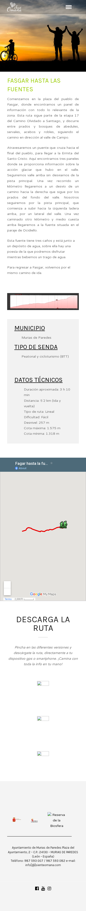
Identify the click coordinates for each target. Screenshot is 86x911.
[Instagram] (49, 888)
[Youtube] (43, 888)
